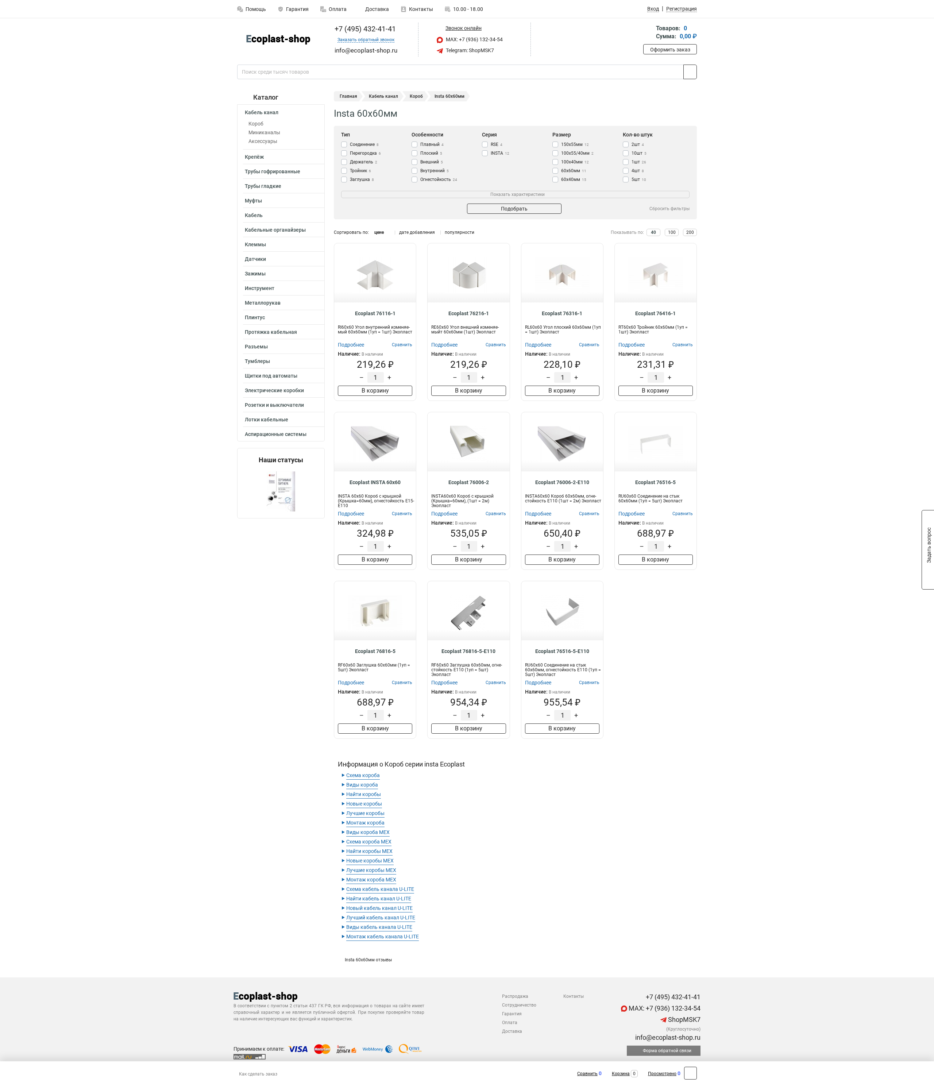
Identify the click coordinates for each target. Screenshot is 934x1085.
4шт (638, 170)
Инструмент (259, 288)
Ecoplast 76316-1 (562, 313)
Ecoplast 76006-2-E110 (562, 482)
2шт (638, 144)
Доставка (376, 9)
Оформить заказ (670, 50)
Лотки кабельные (266, 419)
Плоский (431, 153)
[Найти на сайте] (690, 72)
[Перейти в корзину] (648, 33)
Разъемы (256, 347)
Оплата (338, 9)
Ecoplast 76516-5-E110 (562, 651)
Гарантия (297, 9)
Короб (255, 124)
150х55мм (575, 144)
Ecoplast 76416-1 (655, 313)
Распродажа (515, 996)
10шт (639, 153)
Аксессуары (262, 141)
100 (672, 232)
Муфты (253, 201)
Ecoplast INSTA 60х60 (375, 482)
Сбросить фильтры (669, 208)
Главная (348, 96)
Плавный (432, 144)
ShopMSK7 (683, 1019)
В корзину (375, 390)
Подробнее (351, 345)
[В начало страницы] (690, 1073)
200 (690, 232)
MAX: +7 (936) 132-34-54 (474, 39)
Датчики (255, 259)
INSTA (500, 153)
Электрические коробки (274, 390)
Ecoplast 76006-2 (468, 482)
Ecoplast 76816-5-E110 (468, 651)
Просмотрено (662, 1073)
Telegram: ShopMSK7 (469, 50)
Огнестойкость (438, 179)
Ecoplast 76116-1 (375, 313)
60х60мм (573, 170)
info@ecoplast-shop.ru (667, 1037)
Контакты (421, 9)
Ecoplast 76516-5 (655, 482)
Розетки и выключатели (274, 405)
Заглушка (362, 179)
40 (653, 232)
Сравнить (587, 1073)
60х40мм (573, 179)
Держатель (363, 162)
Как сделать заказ (258, 1074)
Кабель (254, 215)
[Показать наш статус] (281, 490)
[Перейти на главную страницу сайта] (278, 40)
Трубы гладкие (263, 186)
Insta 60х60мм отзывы (368, 959)
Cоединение (364, 144)
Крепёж (254, 157)
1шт (639, 162)
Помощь (256, 9)
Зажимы (255, 274)
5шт (639, 179)
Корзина (621, 1073)
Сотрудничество (519, 1005)
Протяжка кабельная (271, 332)
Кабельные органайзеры (275, 230)
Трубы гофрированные (272, 171)
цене (379, 232)
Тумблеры (257, 361)
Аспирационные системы (275, 434)
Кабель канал (261, 112)
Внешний (431, 162)
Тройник (360, 170)
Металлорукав (263, 303)
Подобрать (514, 209)
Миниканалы (264, 132)
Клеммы (255, 244)
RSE (496, 144)
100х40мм (575, 162)
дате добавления (417, 232)
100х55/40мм (577, 153)
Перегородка (365, 153)
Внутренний (434, 170)
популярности (459, 232)
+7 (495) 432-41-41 (364, 28)
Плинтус (255, 317)
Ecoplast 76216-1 (468, 313)
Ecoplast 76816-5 (375, 651)
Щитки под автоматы (271, 376)
